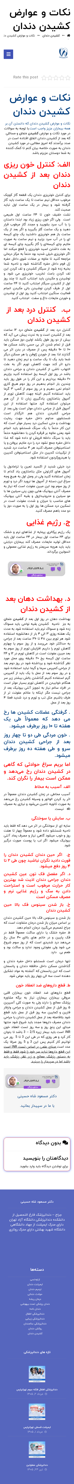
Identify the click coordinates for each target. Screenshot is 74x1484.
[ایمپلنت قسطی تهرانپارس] (37, 1412)
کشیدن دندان (29, 133)
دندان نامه (35, 1309)
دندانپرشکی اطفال (35, 1314)
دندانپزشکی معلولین (37, 1465)
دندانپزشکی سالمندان (35, 1323)
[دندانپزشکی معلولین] (37, 1449)
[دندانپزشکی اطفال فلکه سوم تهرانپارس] (37, 1374)
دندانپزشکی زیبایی (35, 1318)
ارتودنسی (35, 1279)
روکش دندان (35, 1328)
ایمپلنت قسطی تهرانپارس (37, 1427)
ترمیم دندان (35, 1289)
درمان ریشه (35, 1299)
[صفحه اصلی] (68, 36)
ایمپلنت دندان (35, 1284)
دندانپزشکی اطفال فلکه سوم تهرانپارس (37, 1389)
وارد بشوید (27, 1166)
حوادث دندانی (35, 1294)
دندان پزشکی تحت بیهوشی (35, 1304)
